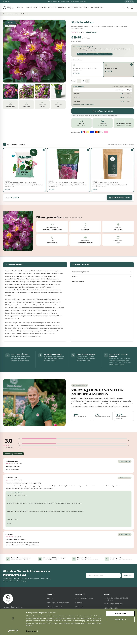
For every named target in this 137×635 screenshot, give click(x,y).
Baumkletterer (15, 14)
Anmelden (127, 575)
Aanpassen (119, 619)
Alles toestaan (120, 613)
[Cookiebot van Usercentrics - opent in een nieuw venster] (13, 631)
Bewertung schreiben (13, 454)
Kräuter (43, 7)
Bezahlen (78, 603)
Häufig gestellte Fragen (84, 598)
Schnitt (74, 276)
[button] (10, 91)
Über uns (50, 598)
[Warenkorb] (132, 8)
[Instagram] (3, 1)
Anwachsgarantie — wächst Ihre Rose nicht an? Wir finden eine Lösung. (95, 115)
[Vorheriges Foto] (6, 51)
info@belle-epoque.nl (115, 604)
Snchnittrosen (31, 7)
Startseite (6, 14)
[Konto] (128, 8)
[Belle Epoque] (8, 7)
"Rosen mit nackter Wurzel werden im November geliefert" (67, 2)
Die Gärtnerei (96, 7)
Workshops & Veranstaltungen (58, 603)
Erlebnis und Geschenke (77, 7)
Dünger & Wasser (78, 281)
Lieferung (78, 607)
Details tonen (31, 631)
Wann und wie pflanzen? (80, 272)
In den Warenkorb (121, 197)
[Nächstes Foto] (62, 51)
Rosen (19, 7)
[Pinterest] (8, 1)
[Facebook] (6, 1)
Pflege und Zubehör (56, 7)
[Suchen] (124, 8)
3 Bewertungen (91, 32)
